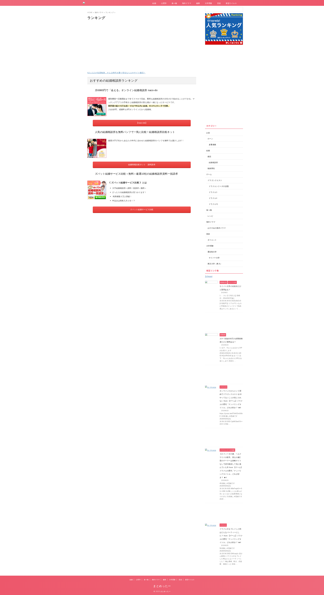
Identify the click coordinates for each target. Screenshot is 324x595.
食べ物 (174, 3)
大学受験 (208, 3)
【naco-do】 (141, 123)
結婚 (154, 3)
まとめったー (162, 586)
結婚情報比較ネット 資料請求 (141, 164)
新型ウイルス (231, 3)
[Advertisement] (141, 40)
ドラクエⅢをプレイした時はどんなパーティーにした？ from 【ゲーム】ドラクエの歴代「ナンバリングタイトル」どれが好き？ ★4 (231, 535)
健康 (198, 3)
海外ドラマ (186, 3)
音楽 (219, 3)
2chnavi (208, 276)
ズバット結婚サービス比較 (141, 209)
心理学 (164, 3)
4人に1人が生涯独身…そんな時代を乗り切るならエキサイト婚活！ (116, 73)
